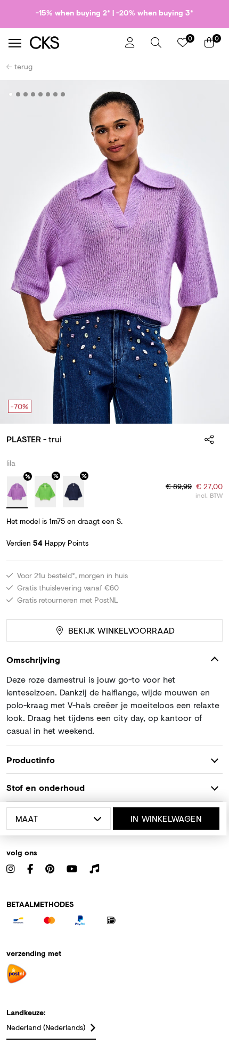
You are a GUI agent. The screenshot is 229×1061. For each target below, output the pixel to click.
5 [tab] (41, 94)
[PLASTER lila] (17, 492)
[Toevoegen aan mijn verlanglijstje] (206, 94)
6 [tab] (48, 94)
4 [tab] (33, 94)
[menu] (15, 43)
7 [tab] (56, 94)
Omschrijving (33, 659)
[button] (156, 42)
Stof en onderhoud (45, 787)
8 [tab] (63, 94)
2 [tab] (18, 94)
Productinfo (30, 760)
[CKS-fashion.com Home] (73, 43)
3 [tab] (26, 94)
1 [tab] (11, 94)
